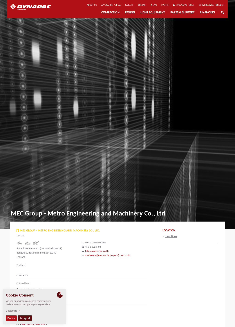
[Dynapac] (33, 7)
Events (165, 5)
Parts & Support (182, 12)
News (154, 5)
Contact (142, 5)
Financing (207, 12)
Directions (171, 236)
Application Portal (111, 5)
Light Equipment (152, 12)
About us (92, 5)
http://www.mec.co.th (97, 251)
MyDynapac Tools (184, 5)
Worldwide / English (213, 5)
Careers (129, 5)
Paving (130, 12)
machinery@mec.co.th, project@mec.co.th (107, 255)
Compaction (110, 12)
